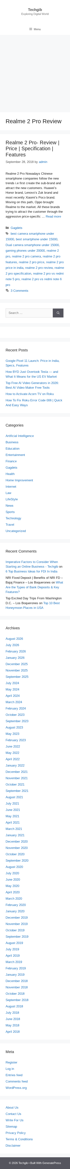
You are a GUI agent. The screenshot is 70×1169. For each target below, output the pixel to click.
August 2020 (14, 867)
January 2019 (15, 974)
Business (12, 442)
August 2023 (14, 727)
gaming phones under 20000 (25, 250)
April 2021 (13, 822)
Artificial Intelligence (20, 436)
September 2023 (17, 721)
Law (8, 493)
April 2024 (13, 696)
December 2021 (17, 772)
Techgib (35, 10)
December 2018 (17, 981)
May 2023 (12, 734)
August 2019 (14, 943)
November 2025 (17, 670)
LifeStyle (12, 499)
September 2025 (17, 677)
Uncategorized (16, 531)
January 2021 (15, 835)
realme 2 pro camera (26, 256)
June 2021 (13, 810)
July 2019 (12, 949)
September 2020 (17, 860)
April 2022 (13, 759)
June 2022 (13, 746)
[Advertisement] (35, 72)
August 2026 (14, 639)
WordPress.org (16, 1088)
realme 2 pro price (31, 262)
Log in (10, 1069)
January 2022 (15, 765)
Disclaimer (13, 1145)
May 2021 (12, 816)
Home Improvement (19, 480)
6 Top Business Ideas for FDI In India (31, 571)
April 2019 (13, 955)
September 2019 (17, 936)
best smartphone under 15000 (36, 239)
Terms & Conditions (19, 1139)
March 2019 (14, 962)
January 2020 (15, 911)
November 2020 (17, 848)
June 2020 (13, 879)
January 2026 (15, 658)
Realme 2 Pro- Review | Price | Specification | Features (32, 149)
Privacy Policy (16, 1133)
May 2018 (12, 1025)
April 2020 (13, 892)
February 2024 (16, 708)
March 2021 (14, 829)
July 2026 (12, 645)
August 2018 (14, 1006)
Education (12, 448)
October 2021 (15, 784)
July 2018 (12, 1012)
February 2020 (16, 905)
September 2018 (17, 1000)
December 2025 (17, 664)
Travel (10, 524)
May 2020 (12, 886)
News (9, 505)
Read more (53, 216)
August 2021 (14, 797)
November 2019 (17, 924)
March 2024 (14, 702)
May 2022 (12, 753)
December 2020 (17, 841)
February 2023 (16, 740)
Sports (10, 512)
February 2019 (16, 968)
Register (11, 1062)
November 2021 (17, 778)
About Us (12, 1107)
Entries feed (14, 1075)
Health (10, 474)
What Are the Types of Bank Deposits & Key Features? (34, 587)
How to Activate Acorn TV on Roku (30, 394)
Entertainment (15, 455)
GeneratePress (51, 1163)
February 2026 (16, 651)
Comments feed (17, 1081)
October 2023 (15, 715)
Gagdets (16, 228)
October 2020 (15, 854)
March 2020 (14, 898)
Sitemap (11, 1126)
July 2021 (12, 803)
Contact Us (13, 1114)
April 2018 (13, 1031)
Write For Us (15, 1120)
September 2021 (17, 791)
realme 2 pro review (39, 268)
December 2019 (17, 917)
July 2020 (12, 873)
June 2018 (13, 1019)
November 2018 (17, 987)
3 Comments (19, 290)
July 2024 (12, 683)
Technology (13, 518)
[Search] (58, 313)
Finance (11, 461)
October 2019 (15, 930)
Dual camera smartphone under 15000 (32, 245)
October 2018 (15, 993)
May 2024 (12, 689)
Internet (11, 486)
